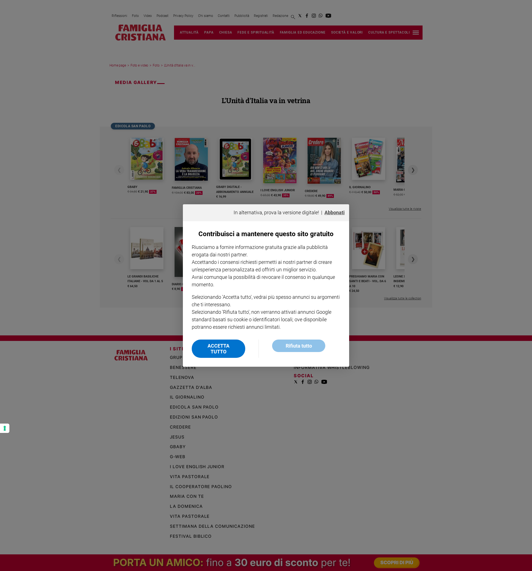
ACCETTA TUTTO (218, 349)
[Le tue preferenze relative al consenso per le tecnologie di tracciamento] (4, 428)
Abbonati (334, 212)
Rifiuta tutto (299, 346)
